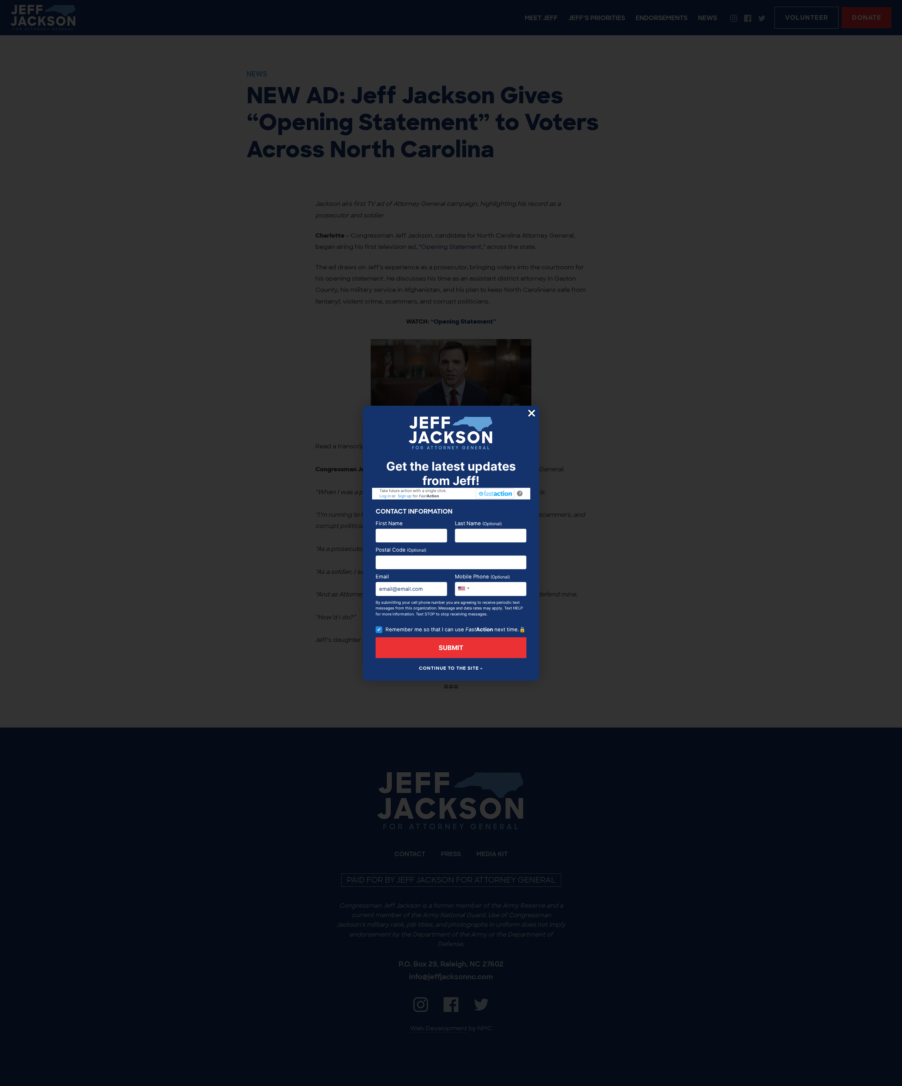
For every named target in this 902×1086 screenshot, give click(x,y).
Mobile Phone (482, 576)
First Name (389, 523)
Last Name (478, 523)
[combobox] (463, 588)
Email (382, 576)
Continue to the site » (451, 668)
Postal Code (401, 550)
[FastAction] (495, 493)
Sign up (405, 495)
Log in (385, 495)
